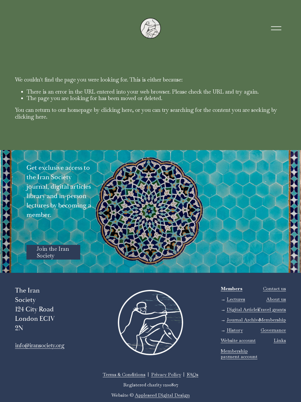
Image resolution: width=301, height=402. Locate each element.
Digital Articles (243, 309)
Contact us (274, 288)
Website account (238, 340)
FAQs (192, 374)
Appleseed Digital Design (162, 395)
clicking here (116, 110)
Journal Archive (243, 320)
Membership (272, 320)
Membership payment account (239, 353)
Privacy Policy (166, 374)
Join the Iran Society (53, 252)
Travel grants (271, 309)
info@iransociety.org (39, 345)
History (235, 330)
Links (280, 340)
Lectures (236, 299)
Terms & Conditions (124, 374)
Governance (273, 330)
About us (276, 299)
